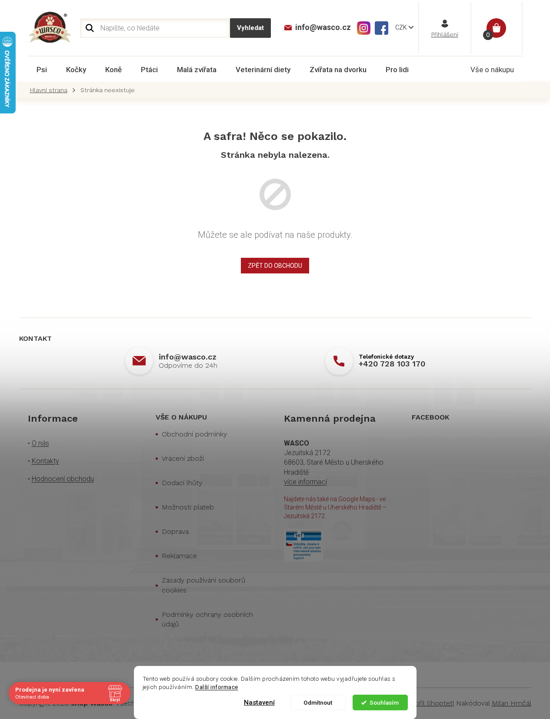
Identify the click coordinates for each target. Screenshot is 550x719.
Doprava (175, 531)
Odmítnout (317, 702)
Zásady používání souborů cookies (203, 585)
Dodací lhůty (182, 483)
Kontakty (45, 461)
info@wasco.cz (188, 356)
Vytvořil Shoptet (427, 703)
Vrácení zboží (183, 458)
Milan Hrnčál (511, 703)
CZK (401, 27)
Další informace (216, 686)
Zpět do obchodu (275, 265)
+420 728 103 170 (392, 363)
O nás (40, 443)
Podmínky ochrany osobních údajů (207, 619)
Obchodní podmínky (194, 434)
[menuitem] (42, 70)
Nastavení (259, 702)
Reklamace (179, 556)
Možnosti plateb (188, 507)
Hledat (250, 28)
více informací (305, 482)
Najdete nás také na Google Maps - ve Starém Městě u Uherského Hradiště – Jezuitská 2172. (335, 507)
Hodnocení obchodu (63, 479)
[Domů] (51, 90)
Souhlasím (384, 702)
